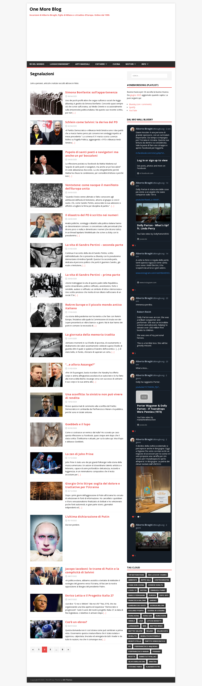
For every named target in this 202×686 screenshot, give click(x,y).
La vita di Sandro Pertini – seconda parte (94, 245)
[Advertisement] (101, 40)
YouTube (133, 110)
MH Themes (67, 680)
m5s (144, 626)
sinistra (153, 661)
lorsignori (133, 626)
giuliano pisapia (136, 610)
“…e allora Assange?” (80, 364)
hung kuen (161, 616)
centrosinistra (161, 580)
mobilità (132, 636)
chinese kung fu (155, 585)
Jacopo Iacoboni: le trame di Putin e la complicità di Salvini (92, 570)
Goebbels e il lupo (77, 424)
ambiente (132, 580)
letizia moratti (154, 621)
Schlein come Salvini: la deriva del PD (91, 122)
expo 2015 (164, 595)
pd (129, 646)
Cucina (116, 64)
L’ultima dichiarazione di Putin (87, 516)
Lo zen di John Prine (79, 454)
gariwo (153, 600)
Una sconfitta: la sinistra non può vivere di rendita (93, 396)
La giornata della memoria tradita (90, 334)
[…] (74, 112)
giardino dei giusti (137, 605)
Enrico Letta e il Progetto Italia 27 (89, 595)
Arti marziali (82, 64)
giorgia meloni (157, 605)
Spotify (132, 107)
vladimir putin (153, 667)
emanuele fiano (157, 590)
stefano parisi (135, 667)
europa (152, 595)
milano (149, 631)
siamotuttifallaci (147, 656)
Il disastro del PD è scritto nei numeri (91, 215)
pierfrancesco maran (138, 651)
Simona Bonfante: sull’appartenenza (91, 92)
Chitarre (100, 64)
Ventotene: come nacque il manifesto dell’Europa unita (91, 186)
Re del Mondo (37, 64)
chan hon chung (136, 585)
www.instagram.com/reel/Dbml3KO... (153, 274)
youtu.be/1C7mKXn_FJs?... (148, 387)
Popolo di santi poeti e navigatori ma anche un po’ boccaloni (91, 153)
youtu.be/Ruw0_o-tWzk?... (148, 199)
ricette (131, 656)
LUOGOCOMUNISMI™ (60, 64)
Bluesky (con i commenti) (140, 104)
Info (144, 64)
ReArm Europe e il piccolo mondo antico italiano (93, 306)
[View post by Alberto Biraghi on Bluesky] (150, 540)
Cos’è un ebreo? (76, 622)
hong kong (133, 616)
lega (141, 621)
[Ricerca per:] (149, 75)
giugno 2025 (135, 95)
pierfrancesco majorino (146, 646)
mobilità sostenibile (150, 636)
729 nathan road (136, 575)
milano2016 (162, 631)
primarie (157, 651)
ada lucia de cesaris (157, 575)
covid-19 (132, 590)
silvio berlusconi (136, 661)
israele (131, 621)
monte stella (134, 641)
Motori (130, 64)
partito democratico (155, 641)
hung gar (147, 616)
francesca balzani (137, 600)
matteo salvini (135, 631)
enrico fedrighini (136, 595)
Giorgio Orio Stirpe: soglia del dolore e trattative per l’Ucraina (92, 485)
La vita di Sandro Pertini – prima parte (92, 275)
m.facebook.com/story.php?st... (150, 153)
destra (143, 590)
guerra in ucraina (155, 610)
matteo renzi (156, 626)
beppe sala (146, 580)
